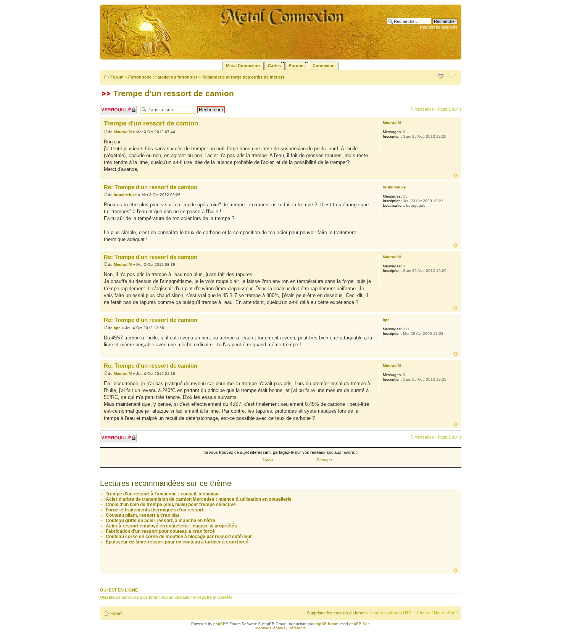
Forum (117, 77)
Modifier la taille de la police (452, 75)
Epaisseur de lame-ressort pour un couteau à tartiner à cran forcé (177, 542)
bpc (117, 328)
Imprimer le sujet (440, 75)
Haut (455, 176)
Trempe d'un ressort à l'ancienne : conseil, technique (163, 494)
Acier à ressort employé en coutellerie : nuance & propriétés (171, 526)
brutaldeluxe (125, 195)
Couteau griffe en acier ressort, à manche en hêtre (160, 520)
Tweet (268, 459)
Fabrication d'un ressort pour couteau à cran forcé (160, 531)
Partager (324, 460)
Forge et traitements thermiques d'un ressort (154, 510)
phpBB (219, 624)
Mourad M (123, 132)
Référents (297, 628)
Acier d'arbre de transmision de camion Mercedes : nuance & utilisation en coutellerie (199, 499)
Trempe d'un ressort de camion (173, 93)
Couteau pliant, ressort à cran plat (142, 515)
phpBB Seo (359, 624)
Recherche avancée (439, 27)
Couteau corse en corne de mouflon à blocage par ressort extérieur (179, 536)
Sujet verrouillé (113, 107)
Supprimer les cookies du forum (336, 613)
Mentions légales (270, 628)
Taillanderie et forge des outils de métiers (243, 77)
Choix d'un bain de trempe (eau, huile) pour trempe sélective (171, 504)
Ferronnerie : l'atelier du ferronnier (162, 77)
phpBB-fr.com (326, 624)
